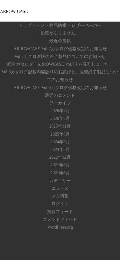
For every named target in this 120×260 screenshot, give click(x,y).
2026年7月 (60, 110)
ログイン (60, 203)
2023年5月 (60, 149)
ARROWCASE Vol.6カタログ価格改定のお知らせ (60, 87)
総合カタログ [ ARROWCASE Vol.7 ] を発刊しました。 (60, 64)
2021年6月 (60, 173)
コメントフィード (60, 219)
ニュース (60, 188)
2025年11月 (60, 126)
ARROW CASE (14, 11)
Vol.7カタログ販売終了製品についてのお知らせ (60, 56)
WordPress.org (60, 227)
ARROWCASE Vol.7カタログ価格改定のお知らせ (60, 49)
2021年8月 (60, 165)
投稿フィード (60, 211)
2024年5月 (60, 142)
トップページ (31, 25)
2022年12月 (60, 157)
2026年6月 (60, 118)
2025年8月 (60, 134)
